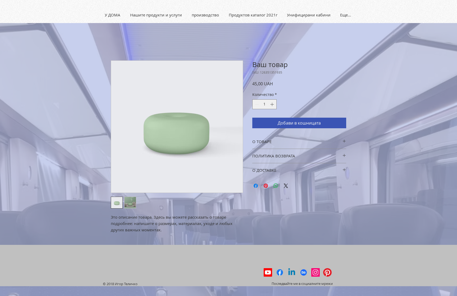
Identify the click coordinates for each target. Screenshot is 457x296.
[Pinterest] (327, 272)
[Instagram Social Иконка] (315, 272)
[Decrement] (256, 104)
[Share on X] (286, 186)
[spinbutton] (264, 104)
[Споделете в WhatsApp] (276, 186)
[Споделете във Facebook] (256, 186)
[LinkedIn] (291, 272)
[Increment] (272, 104)
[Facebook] (280, 272)
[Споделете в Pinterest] (266, 186)
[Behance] (303, 272)
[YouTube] (268, 272)
